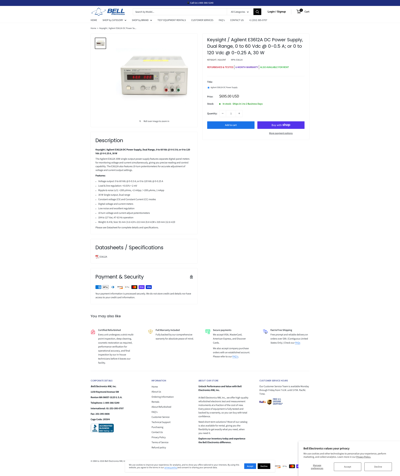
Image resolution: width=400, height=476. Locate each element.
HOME (94, 20)
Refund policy (159, 447)
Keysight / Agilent (216, 59)
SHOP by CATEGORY (112, 20)
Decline (378, 466)
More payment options (281, 133)
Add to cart (231, 125)
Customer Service (161, 417)
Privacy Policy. (363, 456)
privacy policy (171, 467)
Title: (210, 82)
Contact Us (157, 432)
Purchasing (157, 427)
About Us (156, 391)
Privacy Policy (159, 437)
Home (93, 28)
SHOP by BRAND (140, 20)
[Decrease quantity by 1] (222, 113)
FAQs (297, 342)
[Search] (257, 11)
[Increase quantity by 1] (239, 113)
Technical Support (161, 422)
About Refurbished (161, 406)
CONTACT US (237, 20)
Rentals (155, 401)
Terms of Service (160, 442)
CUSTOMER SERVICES (202, 20)
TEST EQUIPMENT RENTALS (172, 20)
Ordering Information (163, 396)
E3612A (103, 256)
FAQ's (222, 20)
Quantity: (212, 113)
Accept (347, 466)
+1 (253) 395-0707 (258, 20)
